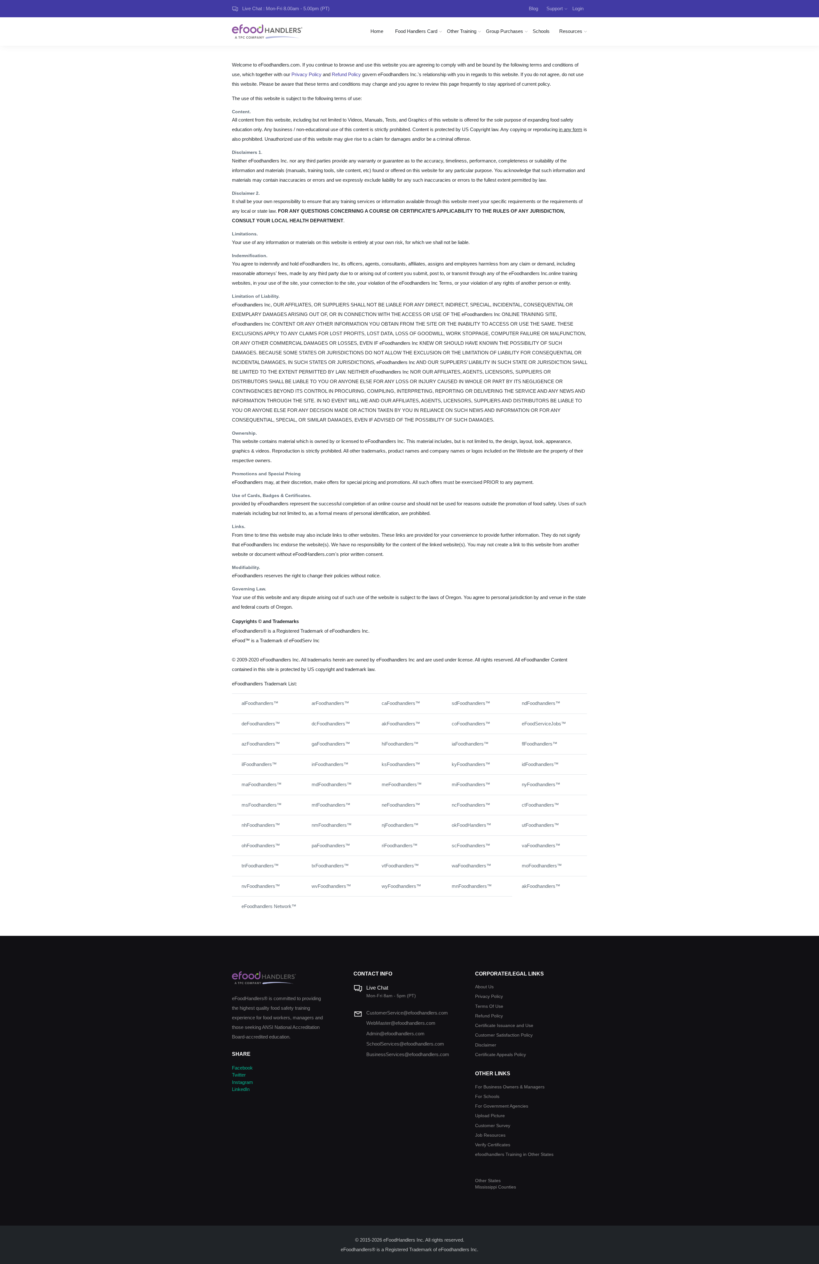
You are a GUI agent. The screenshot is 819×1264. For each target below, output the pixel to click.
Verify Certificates (492, 1144)
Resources (570, 31)
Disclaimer (485, 1045)
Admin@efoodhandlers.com (395, 1033)
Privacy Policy (306, 74)
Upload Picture (490, 1115)
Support (554, 8)
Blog (533, 8)
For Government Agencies (501, 1106)
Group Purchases (504, 31)
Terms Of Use (489, 1006)
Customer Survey (492, 1125)
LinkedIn (241, 1089)
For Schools (487, 1096)
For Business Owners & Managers (510, 1087)
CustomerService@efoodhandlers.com (407, 1012)
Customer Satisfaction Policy (504, 1035)
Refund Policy (346, 74)
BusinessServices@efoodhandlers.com (407, 1054)
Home (376, 31)
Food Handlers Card (416, 31)
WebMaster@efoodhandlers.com (400, 1023)
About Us (484, 986)
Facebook (242, 1067)
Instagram (242, 1082)
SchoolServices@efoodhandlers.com (405, 1044)
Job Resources (490, 1135)
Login (578, 8)
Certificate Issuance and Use (504, 1025)
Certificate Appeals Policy (500, 1054)
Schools (541, 31)
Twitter (239, 1075)
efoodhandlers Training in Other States (514, 1154)
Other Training (461, 31)
